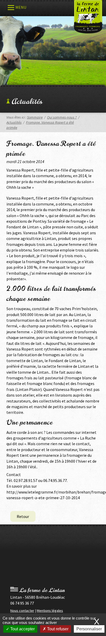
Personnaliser (89, 629)
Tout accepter (22, 629)
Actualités (27, 101)
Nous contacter (22, 610)
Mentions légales (50, 610)
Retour (23, 516)
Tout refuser (57, 629)
